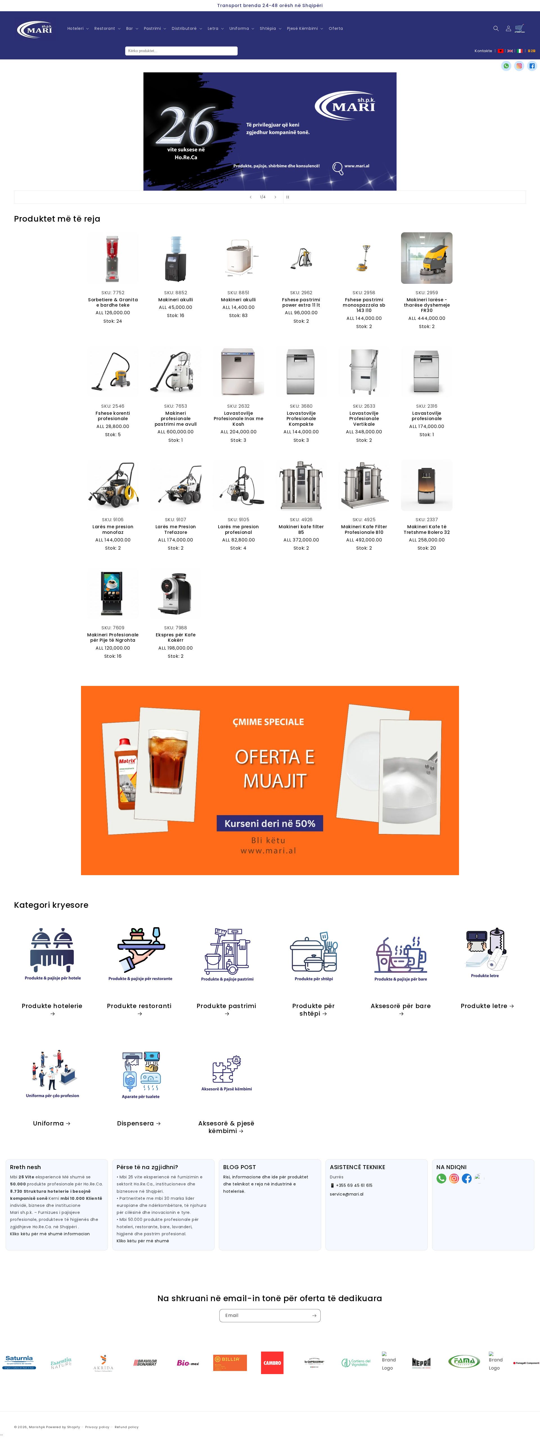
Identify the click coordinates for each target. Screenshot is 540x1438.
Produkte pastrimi (226, 1006)
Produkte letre (484, 1005)
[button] (77, 28)
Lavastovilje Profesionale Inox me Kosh (238, 419)
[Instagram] (519, 66)
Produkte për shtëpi (313, 1009)
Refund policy (127, 1427)
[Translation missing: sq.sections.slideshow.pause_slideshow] (289, 197)
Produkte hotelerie (52, 1006)
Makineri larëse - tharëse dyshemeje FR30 (427, 305)
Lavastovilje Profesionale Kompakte (301, 419)
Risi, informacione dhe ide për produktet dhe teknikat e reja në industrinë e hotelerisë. (266, 1184)
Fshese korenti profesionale (113, 416)
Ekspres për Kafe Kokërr (176, 637)
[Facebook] (532, 66)
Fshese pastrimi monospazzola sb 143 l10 (364, 305)
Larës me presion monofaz (113, 529)
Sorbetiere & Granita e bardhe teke (113, 302)
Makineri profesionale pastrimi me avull (176, 419)
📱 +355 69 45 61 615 (351, 1185)
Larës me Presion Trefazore (176, 529)
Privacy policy (97, 1427)
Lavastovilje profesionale (427, 416)
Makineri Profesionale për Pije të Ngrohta (113, 637)
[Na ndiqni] (314, 1315)
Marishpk (37, 1427)
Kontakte (483, 50)
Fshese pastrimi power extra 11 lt (301, 302)
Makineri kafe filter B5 (301, 529)
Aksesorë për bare (401, 1006)
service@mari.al (347, 1194)
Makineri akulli (175, 299)
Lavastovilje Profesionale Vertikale (364, 419)
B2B (532, 50)
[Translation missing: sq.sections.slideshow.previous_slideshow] (250, 197)
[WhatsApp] (506, 66)
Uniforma (48, 1123)
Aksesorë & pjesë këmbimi (226, 1127)
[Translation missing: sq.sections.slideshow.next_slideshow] (275, 197)
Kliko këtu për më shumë (143, 1241)
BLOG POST (239, 1167)
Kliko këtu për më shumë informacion (50, 1234)
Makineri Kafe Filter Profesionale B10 (364, 529)
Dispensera (135, 1123)
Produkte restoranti (139, 1006)
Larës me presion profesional (238, 529)
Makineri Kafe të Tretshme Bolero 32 (427, 529)
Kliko (91, 158)
